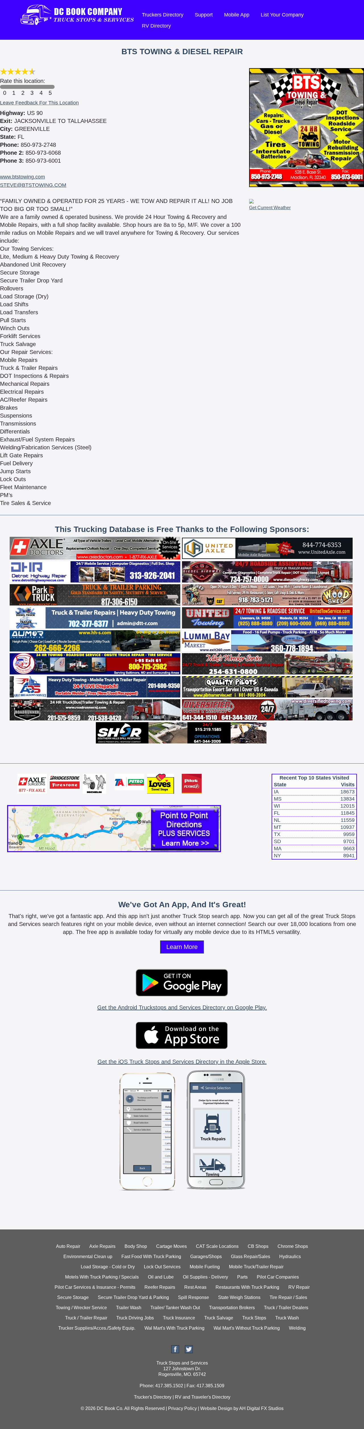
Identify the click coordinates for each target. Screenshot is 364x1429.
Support (204, 15)
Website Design (216, 1408)
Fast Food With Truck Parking (151, 1256)
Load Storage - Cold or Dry (108, 1266)
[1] (13, 87)
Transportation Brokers (232, 1307)
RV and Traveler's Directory (202, 1397)
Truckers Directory (162, 15)
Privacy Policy (182, 1408)
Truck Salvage (218, 1317)
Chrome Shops (293, 1246)
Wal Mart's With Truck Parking (174, 1328)
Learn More (182, 946)
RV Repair (299, 1287)
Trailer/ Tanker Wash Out (175, 1307)
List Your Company (282, 15)
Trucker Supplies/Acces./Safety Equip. (96, 1328)
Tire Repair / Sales (288, 1297)
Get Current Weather (270, 207)
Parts (242, 1277)
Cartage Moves (171, 1246)
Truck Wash (287, 1317)
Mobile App (236, 15)
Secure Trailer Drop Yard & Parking (133, 1297)
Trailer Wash (128, 1307)
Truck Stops (254, 1317)
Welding (297, 1328)
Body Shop (136, 1246)
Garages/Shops (206, 1256)
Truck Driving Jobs (135, 1317)
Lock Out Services (162, 1266)
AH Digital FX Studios (261, 1408)
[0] (4, 87)
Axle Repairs (102, 1246)
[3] (31, 87)
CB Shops (258, 1246)
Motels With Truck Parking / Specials (102, 1277)
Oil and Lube (161, 1277)
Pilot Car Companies (278, 1277)
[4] (41, 87)
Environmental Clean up (87, 1256)
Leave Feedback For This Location (39, 103)
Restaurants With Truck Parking (247, 1287)
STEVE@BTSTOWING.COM (33, 185)
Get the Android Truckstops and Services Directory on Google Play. (182, 1007)
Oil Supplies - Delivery (205, 1277)
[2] (22, 87)
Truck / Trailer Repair (86, 1317)
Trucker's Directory (152, 1397)
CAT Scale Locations (217, 1246)
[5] (50, 87)
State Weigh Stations (239, 1297)
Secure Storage (73, 1297)
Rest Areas (195, 1287)
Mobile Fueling (205, 1266)
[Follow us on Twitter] (189, 1351)
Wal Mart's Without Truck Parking (247, 1328)
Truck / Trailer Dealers (286, 1307)
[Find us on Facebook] (175, 1351)
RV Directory (156, 26)
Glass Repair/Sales (250, 1256)
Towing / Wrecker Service (81, 1307)
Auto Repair (68, 1246)
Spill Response (193, 1297)
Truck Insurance (179, 1317)
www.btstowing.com (22, 177)
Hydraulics (290, 1256)
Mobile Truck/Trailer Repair (256, 1266)
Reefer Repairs (159, 1287)
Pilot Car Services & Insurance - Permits (95, 1287)
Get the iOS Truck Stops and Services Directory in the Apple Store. (182, 1062)
